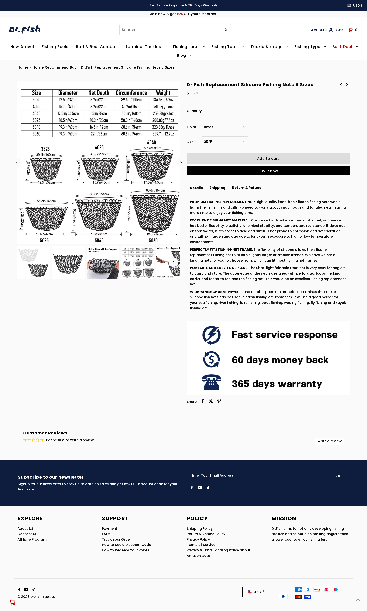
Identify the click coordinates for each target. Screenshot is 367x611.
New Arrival (22, 46)
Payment (109, 528)
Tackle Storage (267, 46)
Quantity (194, 110)
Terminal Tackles (143, 46)
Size (190, 141)
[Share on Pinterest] (219, 402)
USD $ (358, 5)
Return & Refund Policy (206, 533)
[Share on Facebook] (203, 402)
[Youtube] (200, 488)
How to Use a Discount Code (126, 544)
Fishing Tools (225, 46)
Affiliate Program (32, 539)
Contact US (27, 533)
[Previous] (17, 162)
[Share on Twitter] (210, 402)
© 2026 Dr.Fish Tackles (36, 596)
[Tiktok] (208, 488)
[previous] (341, 84)
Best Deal (342, 46)
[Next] (181, 162)
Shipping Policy (200, 528)
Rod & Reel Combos (97, 46)
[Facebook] (192, 488)
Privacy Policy (198, 539)
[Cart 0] (12, 602)
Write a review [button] (329, 441)
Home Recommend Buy (55, 67)
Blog (181, 55)
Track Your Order (116, 539)
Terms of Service (201, 544)
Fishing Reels (55, 46)
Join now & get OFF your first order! (183, 13)
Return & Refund (247, 187)
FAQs (106, 533)
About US (25, 528)
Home (22, 67)
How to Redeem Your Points (125, 550)
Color (191, 127)
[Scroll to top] (358, 600)
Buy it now (268, 171)
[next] (347, 84)
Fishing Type (307, 46)
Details (196, 187)
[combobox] (170, 29)
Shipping (217, 187)
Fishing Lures (186, 46)
